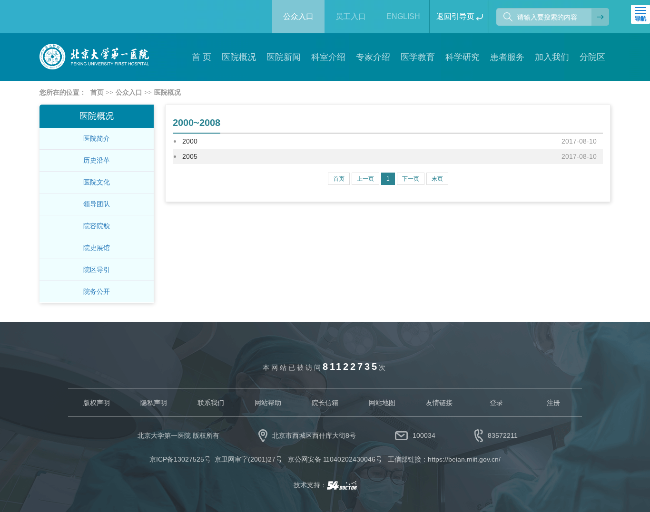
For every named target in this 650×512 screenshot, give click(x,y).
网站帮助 (268, 402)
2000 (189, 141)
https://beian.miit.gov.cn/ (464, 459)
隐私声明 (153, 402)
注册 (553, 402)
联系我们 (210, 402)
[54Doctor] (342, 485)
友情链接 (439, 402)
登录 (496, 402)
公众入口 (298, 16)
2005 (189, 156)
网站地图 (382, 402)
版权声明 (96, 402)
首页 (97, 92)
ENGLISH (403, 16)
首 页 (201, 57)
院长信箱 (325, 402)
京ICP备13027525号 (180, 459)
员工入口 (350, 16)
